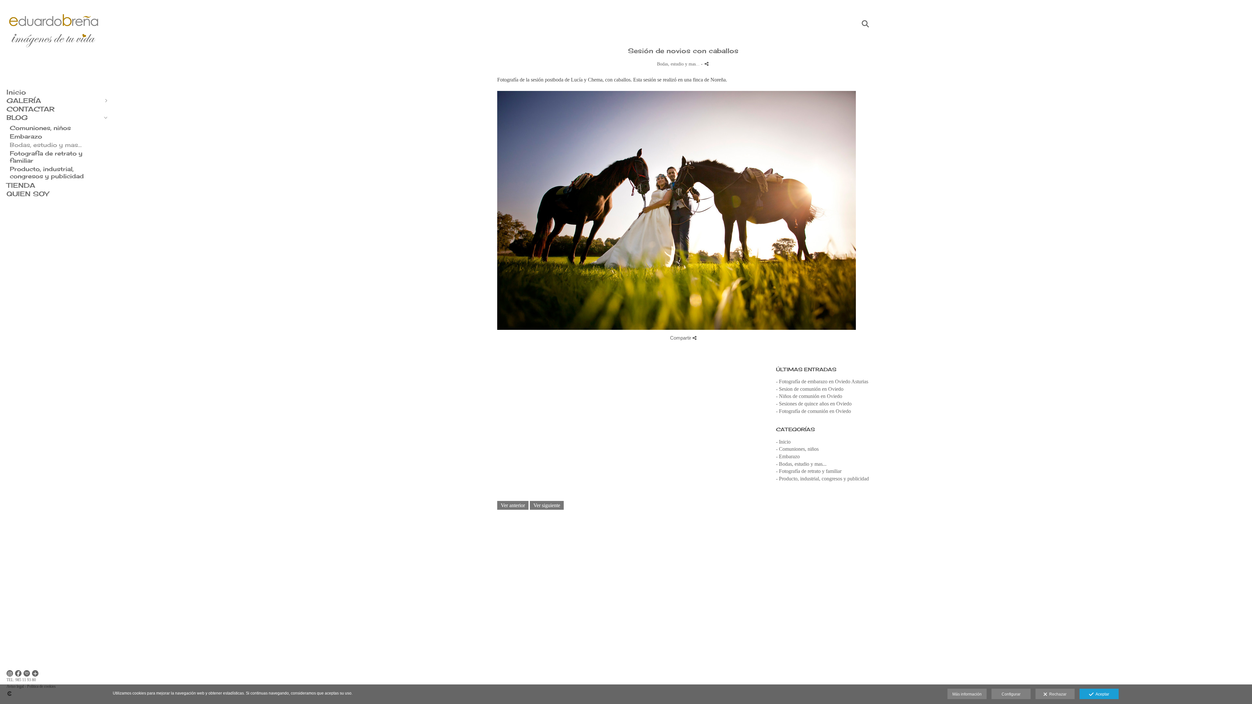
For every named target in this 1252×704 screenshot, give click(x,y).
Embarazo (26, 136)
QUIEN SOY (28, 194)
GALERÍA (24, 100)
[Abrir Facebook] (18, 673)
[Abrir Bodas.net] (26, 673)
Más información (967, 694)
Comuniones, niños (40, 127)
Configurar (1011, 694)
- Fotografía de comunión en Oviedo (813, 411)
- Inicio (783, 442)
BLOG (17, 117)
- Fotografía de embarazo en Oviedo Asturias (822, 381)
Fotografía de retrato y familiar (46, 157)
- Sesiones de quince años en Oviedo (814, 403)
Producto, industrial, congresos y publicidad (47, 172)
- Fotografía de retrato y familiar (809, 471)
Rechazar (1056, 694)
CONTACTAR (30, 109)
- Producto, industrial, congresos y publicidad (822, 478)
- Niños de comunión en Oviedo (809, 396)
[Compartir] (706, 63)
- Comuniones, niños (797, 449)
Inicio (16, 92)
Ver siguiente (546, 505)
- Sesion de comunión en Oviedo (809, 389)
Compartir (681, 338)
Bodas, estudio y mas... (46, 144)
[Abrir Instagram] (10, 673)
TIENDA (21, 185)
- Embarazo (788, 456)
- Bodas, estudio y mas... (801, 464)
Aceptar (1101, 694)
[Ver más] (35, 673)
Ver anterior (513, 505)
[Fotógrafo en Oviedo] (54, 61)
